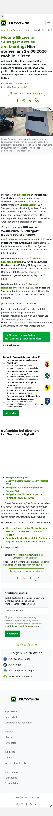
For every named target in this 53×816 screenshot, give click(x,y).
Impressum (11, 711)
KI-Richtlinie (11, 777)
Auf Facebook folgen (19, 658)
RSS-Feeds (10, 751)
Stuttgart (33, 557)
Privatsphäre (11, 783)
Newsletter (10, 742)
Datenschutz (11, 717)
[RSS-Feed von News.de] (35, 804)
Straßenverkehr (20, 557)
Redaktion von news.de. (33, 564)
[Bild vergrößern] (50, 109)
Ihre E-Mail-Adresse (12, 345)
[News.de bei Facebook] (26, 804)
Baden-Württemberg (28, 554)
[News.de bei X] (31, 804)
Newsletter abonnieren (20, 676)
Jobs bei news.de (13, 772)
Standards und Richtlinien (18, 722)
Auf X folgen (14, 664)
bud (3, 547)
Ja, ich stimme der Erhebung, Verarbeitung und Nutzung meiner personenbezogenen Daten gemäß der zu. (25, 622)
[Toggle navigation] (48, 23)
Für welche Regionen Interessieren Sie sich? (22, 357)
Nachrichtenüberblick (16, 763)
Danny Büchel (21, 83)
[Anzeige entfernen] (51, 806)
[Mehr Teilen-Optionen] (36, 100)
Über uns (9, 737)
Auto (15, 554)
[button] (26, 93)
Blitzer (42, 554)
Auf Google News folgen (21, 670)
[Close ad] (2, 16)
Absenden (11, 413)
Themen (9, 757)
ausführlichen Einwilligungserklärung (23, 626)
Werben (9, 731)
